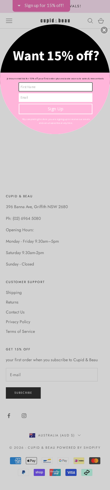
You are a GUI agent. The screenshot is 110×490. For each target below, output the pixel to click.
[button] (104, 29)
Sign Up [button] (55, 109)
